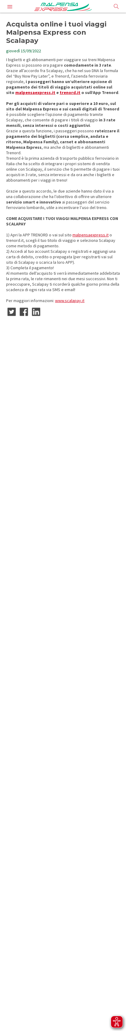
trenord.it (70, 92)
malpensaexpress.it (35, 92)
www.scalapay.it (69, 300)
